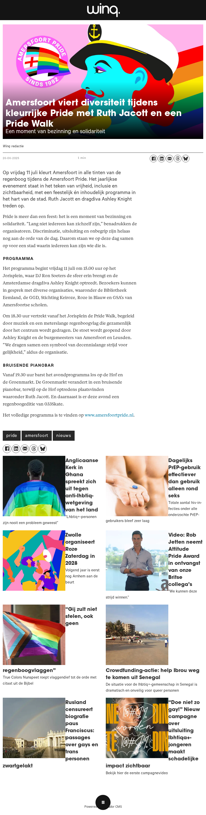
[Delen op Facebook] (153, 158)
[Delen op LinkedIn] (161, 158)
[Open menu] (103, 802)
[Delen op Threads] (177, 158)
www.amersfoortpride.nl (109, 415)
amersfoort (36, 436)
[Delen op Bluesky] (185, 158)
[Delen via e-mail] (169, 158)
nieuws (63, 436)
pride (11, 436)
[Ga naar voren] (103, 10)
